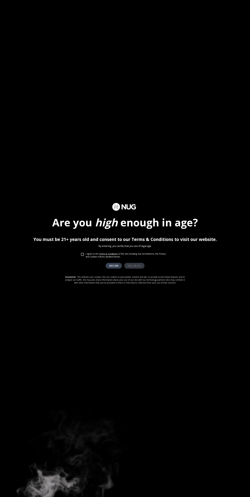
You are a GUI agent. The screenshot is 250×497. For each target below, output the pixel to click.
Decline (113, 265)
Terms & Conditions (108, 253)
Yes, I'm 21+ (134, 265)
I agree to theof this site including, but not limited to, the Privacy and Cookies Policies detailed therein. (126, 255)
